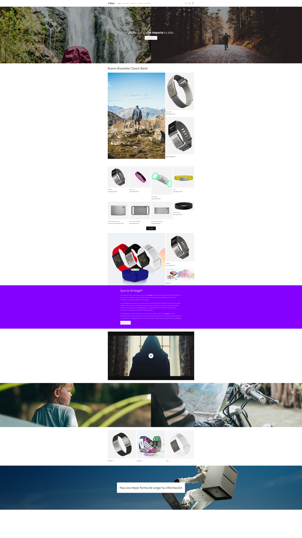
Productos (125, 322)
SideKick (110, 189)
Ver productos (151, 38)
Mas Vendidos (170, 157)
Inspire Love (132, 189)
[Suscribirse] (134, 523)
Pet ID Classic (154, 196)
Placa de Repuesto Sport (157, 221)
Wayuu (168, 283)
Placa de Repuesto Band (135, 221)
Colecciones (163, 514)
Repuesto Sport (176, 212)
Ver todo (151, 228)
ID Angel (112, 534)
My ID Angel (143, 514)
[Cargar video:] (151, 356)
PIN (167, 460)
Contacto (156, 514)
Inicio (137, 514)
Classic (110, 460)
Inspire (139, 460)
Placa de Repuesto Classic (114, 221)
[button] (186, 3)
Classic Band (169, 112)
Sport (174, 189)
